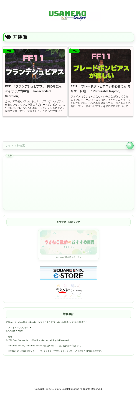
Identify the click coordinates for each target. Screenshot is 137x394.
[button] (130, 145)
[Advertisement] (68, 183)
